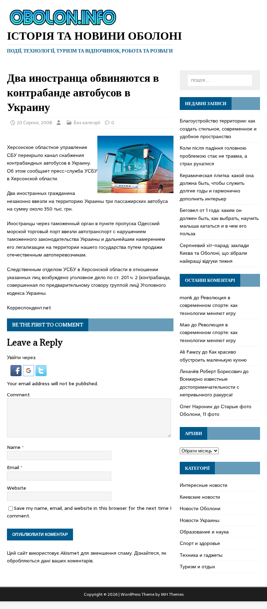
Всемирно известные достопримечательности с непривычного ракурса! (209, 386)
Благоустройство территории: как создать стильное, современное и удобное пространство (218, 128)
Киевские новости (200, 497)
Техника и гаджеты (201, 555)
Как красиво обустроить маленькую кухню (213, 355)
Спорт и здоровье (200, 543)
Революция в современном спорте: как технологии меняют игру (208, 305)
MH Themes (172, 594)
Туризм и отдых (197, 566)
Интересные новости (203, 485)
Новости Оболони (200, 508)
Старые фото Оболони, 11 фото (215, 410)
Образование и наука (204, 532)
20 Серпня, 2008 (34, 122)
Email (14, 467)
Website (16, 488)
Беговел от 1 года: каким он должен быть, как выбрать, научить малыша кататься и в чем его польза (219, 221)
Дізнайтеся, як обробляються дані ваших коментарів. (86, 556)
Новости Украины (199, 520)
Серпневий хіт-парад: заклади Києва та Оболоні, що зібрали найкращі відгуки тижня (214, 253)
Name (14, 447)
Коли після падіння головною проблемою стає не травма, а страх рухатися (213, 155)
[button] (16, 372)
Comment (18, 394)
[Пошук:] (220, 80)
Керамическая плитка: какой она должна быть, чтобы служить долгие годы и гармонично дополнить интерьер (217, 187)
